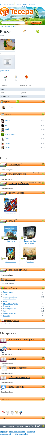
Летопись (6, 306)
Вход (24, 4)
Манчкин (6, 294)
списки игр (10, 279)
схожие (7, 113)
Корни (5, 301)
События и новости (19, 377)
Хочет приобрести (19, 183)
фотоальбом (4, 70)
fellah (7, 138)
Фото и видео (16, 349)
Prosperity (6, 316)
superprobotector (10, 134)
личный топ (10, 287)
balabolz (8, 143)
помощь (12, 431)
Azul (4, 311)
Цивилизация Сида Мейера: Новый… (10, 298)
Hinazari (14, 26)
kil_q (7, 125)
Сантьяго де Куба (11, 262)
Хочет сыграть (16, 192)
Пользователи (5, 26)
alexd (7, 129)
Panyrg (11, 107)
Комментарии (16, 386)
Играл (12, 220)
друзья (7, 101)
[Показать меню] (43, 426)
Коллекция (14, 164)
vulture (7, 120)
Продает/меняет (17, 173)
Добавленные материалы (22, 339)
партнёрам (31, 431)
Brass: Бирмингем (9, 308)
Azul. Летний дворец (10, 304)
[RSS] (39, 31)
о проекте (3, 431)
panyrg (7, 147)
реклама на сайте (6, 434)
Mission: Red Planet (9, 313)
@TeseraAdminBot (21, 434)
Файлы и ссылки (18, 367)
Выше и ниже (11, 241)
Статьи (12, 358)
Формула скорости (10, 213)
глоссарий (21, 431)
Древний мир (30, 262)
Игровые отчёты (18, 269)
